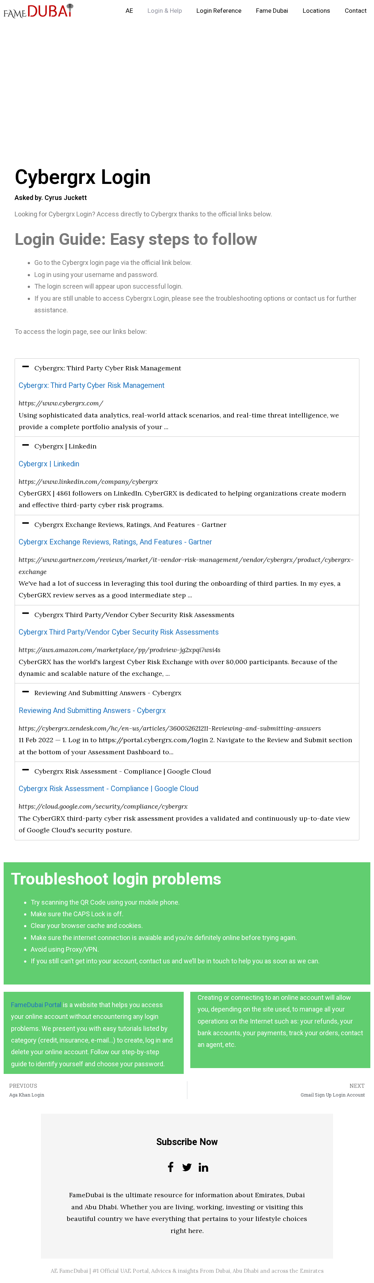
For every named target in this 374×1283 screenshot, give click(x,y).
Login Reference (218, 10)
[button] (187, 368)
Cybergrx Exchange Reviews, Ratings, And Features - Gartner (115, 542)
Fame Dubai (272, 10)
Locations (316, 10)
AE (129, 10)
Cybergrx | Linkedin (49, 464)
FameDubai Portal (36, 1005)
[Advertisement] (187, 76)
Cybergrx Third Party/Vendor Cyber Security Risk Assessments (119, 632)
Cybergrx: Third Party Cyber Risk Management (92, 385)
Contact (356, 10)
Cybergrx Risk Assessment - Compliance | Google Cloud (108, 788)
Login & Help (165, 10)
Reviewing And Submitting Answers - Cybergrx (92, 710)
